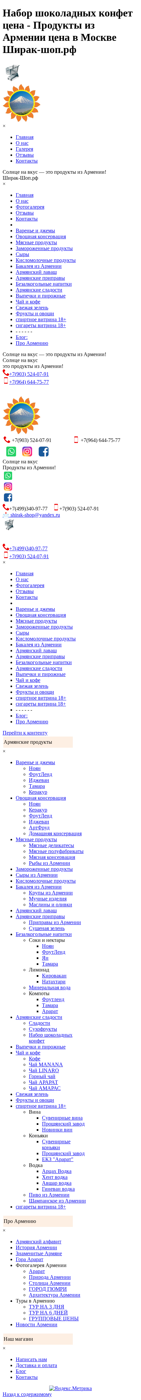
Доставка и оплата (36, 1365)
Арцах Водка (56, 1171)
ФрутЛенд (40, 774)
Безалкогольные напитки (44, 284)
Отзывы (25, 155)
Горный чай (42, 1076)
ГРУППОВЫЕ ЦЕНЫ (54, 1318)
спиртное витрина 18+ (41, 319)
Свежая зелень (32, 307)
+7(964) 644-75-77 (29, 382)
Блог (21, 1371)
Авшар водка (56, 1183)
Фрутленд (53, 999)
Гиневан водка (58, 1189)
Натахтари (54, 981)
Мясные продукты (36, 242)
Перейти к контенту (25, 733)
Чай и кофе (28, 301)
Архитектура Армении (54, 1295)
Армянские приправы (40, 278)
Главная (24, 137)
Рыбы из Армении (49, 863)
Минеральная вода (49, 987)
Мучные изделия (48, 898)
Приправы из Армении (55, 922)
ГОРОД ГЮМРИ (48, 1289)
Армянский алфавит (38, 1241)
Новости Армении (36, 1324)
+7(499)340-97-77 (28, 548)
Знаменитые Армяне (39, 1253)
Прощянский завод (63, 1124)
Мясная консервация (52, 857)
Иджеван (39, 780)
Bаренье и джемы (35, 230)
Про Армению (32, 343)
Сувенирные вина (62, 1118)
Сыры (22, 254)
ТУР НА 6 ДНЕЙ (48, 1312)
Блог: (22, 337)
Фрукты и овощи (35, 313)
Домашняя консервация (55, 833)
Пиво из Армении (49, 1195)
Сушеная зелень (47, 928)
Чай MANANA (46, 1064)
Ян (45, 958)
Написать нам (31, 1359)
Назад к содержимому (27, 1394)
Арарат (50, 1011)
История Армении (36, 1247)
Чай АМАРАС (45, 1088)
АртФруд (39, 827)
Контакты (27, 161)
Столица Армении (49, 1283)
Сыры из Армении (37, 875)
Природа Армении (50, 1277)
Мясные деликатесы (51, 845)
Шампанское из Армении (57, 1201)
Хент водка (55, 1177)
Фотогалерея (30, 207)
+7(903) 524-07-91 (29, 374)
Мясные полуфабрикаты (56, 851)
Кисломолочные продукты (46, 260)
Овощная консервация (41, 236)
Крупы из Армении (51, 892)
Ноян (35, 768)
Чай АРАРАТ (43, 1082)
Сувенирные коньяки (56, 1144)
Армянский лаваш (36, 272)
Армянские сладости (39, 290)
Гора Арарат (29, 1259)
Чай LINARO (44, 1070)
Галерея (24, 149)
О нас (22, 143)
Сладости (39, 1023)
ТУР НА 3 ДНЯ (46, 1306)
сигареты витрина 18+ (41, 325)
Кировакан (54, 975)
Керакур (38, 792)
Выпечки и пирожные (41, 295)
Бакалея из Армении (39, 266)
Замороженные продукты (44, 248)
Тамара (37, 786)
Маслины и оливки (50, 904)
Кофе (34, 1058)
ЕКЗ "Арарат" (57, 1159)
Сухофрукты (43, 1029)
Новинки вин (57, 1129)
